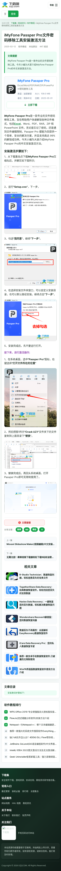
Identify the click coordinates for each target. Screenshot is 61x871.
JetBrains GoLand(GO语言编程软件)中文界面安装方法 (33, 744)
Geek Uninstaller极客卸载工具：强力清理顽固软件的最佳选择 (33, 756)
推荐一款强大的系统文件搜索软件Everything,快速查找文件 (33, 731)
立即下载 (32, 104)
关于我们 (6, 815)
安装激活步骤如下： (17, 693)
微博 (19, 529)
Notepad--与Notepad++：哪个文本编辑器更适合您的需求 (33, 724)
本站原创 (33, 46)
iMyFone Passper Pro (33, 81)
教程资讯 (27, 803)
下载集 (14, 23)
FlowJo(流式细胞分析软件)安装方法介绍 (29, 718)
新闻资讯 (22, 23)
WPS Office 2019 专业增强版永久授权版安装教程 (33, 711)
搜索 (13, 13)
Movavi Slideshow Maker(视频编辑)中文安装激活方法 (30, 544)
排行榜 (25, 791)
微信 (34, 529)
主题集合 (34, 791)
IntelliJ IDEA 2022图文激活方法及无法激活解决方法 (33, 750)
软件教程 (31, 23)
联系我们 (16, 815)
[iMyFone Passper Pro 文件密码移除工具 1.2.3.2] (11, 89)
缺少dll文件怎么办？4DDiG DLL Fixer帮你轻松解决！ (33, 737)
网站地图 (6, 803)
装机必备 (16, 791)
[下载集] (16, 5)
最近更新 (6, 791)
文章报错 (26, 522)
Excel (17, 123)
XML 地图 (16, 803)
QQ (26, 529)
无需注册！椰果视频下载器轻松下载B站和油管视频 (30, 557)
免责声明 (26, 815)
